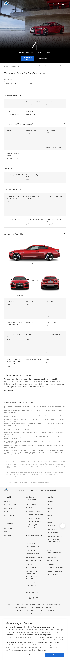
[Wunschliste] (58, 4)
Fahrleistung (8, 168)
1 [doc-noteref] (22, 95)
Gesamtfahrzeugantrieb (13, 95)
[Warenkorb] (53, 4)
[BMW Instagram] (37, 598)
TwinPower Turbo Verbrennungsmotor (18, 124)
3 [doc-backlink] (4, 479)
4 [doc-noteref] (28, 223)
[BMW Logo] (6, 3)
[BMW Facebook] (33, 598)
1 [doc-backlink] (4, 461)
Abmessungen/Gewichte (13, 234)
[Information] (18, 67)
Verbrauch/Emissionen (12, 189)
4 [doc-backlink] (4, 482)
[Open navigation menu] (63, 4)
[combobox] (62, 525)
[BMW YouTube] (29, 598)
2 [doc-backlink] (4, 471)
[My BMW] (49, 4)
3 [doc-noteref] (15, 362)
